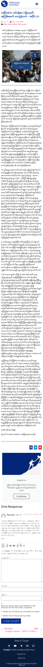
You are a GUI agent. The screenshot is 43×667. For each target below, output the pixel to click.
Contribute (21, 496)
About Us (21, 658)
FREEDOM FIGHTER (14, 4)
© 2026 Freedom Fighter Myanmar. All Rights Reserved (21, 664)
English (6, 650)
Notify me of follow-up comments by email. (21, 611)
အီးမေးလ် (3, 595)
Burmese (30, 650)
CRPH (10, 24)
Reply (2, 538)
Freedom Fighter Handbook (14, 650)
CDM (5, 24)
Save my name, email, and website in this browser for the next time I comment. (18, 606)
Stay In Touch (21, 640)
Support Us (21, 654)
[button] (37, 4)
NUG (19, 24)
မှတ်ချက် (5, 558)
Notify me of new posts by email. (17, 616)
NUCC (15, 24)
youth (24, 24)
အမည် (3, 586)
